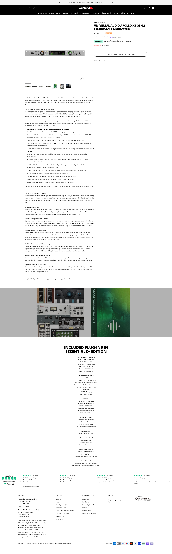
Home (19, 18)
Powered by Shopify (32, 543)
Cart (151, 8)
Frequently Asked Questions (91, 505)
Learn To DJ (59, 519)
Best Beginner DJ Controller (64, 505)
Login (144, 8)
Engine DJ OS (60, 516)
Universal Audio (99, 22)
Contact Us (85, 499)
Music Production (54, 13)
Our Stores (85, 502)
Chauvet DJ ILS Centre (62, 513)
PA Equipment (84, 13)
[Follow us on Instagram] (120, 500)
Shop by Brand (106, 13)
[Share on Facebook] (99, 60)
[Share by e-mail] (107, 60)
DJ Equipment (42, 13)
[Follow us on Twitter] (115, 500)
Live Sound (74, 13)
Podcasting (95, 13)
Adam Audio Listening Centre (65, 510)
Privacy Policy (86, 510)
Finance (84, 508)
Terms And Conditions (89, 513)
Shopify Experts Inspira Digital (62, 543)
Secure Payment (69, 279)
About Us (58, 499)
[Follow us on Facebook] (110, 500)
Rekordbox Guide (61, 508)
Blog (132, 13)
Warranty (53, 279)
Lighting (65, 13)
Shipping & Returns (36, 279)
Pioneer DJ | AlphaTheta (121, 13)
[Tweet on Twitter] (105, 60)
